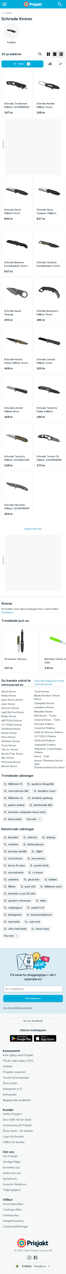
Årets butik (10, 1083)
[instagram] (29, 1257)
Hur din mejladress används (17, 1007)
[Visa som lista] (55, 54)
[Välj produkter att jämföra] (50, 63)
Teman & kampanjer (16, 1077)
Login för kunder (13, 1136)
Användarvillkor (13, 1204)
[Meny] (4, 4)
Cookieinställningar (15, 1226)
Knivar (8, 12)
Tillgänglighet (12, 1190)
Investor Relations (14, 1184)
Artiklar (7, 1066)
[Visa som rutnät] (48, 54)
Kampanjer (10, 1094)
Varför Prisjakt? (12, 1114)
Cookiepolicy (11, 1215)
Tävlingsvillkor (12, 1209)
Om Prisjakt (10, 1156)
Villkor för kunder (14, 1142)
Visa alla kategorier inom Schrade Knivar (49, 682)
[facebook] (35, 1257)
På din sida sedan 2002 (18, 1060)
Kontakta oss (11, 1167)
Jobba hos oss (12, 1173)
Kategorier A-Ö (12, 1089)
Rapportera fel (33, 528)
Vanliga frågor (12, 1161)
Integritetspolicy (13, 1221)
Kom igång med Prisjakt (18, 1055)
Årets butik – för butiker (18, 1131)
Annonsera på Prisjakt (17, 1125)
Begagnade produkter (17, 1100)
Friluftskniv (7, 612)
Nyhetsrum (10, 1178)
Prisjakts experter (14, 1072)
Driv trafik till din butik (17, 1119)
